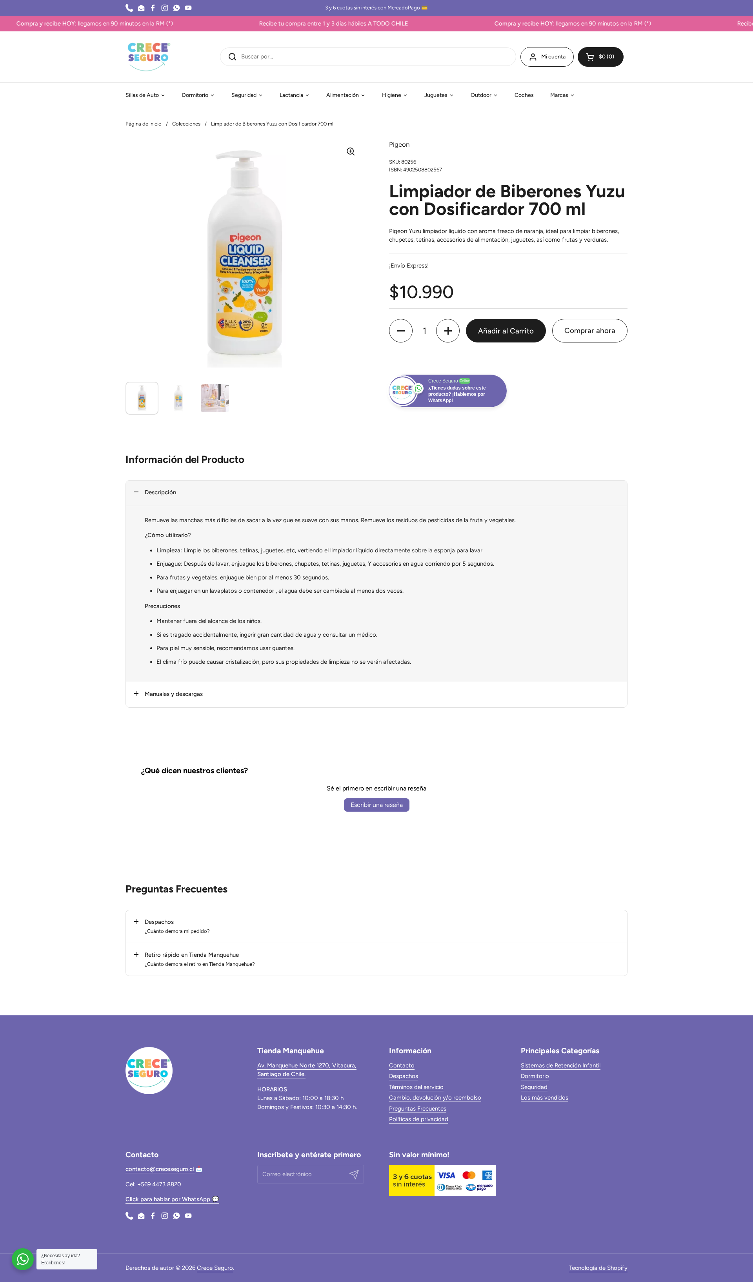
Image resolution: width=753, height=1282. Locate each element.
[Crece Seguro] (149, 57)
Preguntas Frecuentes (417, 1108)
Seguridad (534, 1087)
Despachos (403, 1076)
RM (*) (134, 23)
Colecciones (186, 124)
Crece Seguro (215, 1267)
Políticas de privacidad (418, 1119)
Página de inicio (144, 124)
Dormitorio (535, 1076)
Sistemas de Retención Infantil (560, 1065)
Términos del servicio (416, 1087)
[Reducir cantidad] (401, 330)
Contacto (402, 1065)
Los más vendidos (544, 1097)
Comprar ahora (589, 330)
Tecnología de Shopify (598, 1267)
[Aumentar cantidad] (448, 330)
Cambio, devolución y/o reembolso (435, 1097)
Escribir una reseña (377, 805)
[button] (601, 57)
